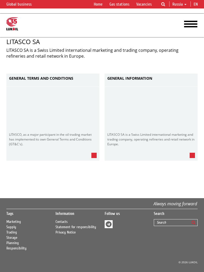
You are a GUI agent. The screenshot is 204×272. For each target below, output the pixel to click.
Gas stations (119, 4)
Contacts (62, 222)
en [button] (196, 4)
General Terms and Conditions (41, 78)
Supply (11, 227)
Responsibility (16, 248)
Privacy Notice (66, 232)
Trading (11, 232)
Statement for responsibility (76, 227)
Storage (11, 238)
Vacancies (144, 4)
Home (98, 4)
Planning (12, 243)
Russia (177, 4)
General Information (129, 78)
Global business (19, 4)
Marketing (13, 222)
